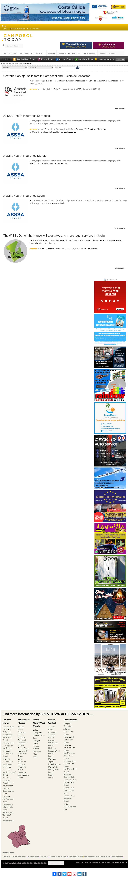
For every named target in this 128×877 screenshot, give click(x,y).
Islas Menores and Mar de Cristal (8, 737)
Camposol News (10, 53)
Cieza (35, 743)
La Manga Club (8, 743)
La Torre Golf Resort (7, 754)
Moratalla (37, 751)
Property (72, 53)
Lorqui (51, 756)
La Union (6, 759)
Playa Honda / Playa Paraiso (7, 784)
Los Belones (7, 764)
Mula (35, 754)
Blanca (51, 737)
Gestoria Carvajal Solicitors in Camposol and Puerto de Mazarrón (46, 76)
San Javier (6, 796)
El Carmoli (6, 732)
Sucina (51, 777)
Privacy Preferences (56, 863)
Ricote (50, 775)
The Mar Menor (6, 721)
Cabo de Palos (8, 727)
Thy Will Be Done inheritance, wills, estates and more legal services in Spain (54, 235)
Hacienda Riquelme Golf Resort (54, 751)
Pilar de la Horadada (6, 778)
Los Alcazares (7, 761)
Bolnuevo (21, 737)
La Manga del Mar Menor (7, 746)
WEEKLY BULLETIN (33, 29)
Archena (51, 735)
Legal (104, 862)
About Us (110, 862)
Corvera (51, 740)
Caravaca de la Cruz (38, 736)
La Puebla (6, 751)
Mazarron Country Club (69, 775)
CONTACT (6, 29)
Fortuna (36, 746)
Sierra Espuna (23, 775)
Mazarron (22, 761)
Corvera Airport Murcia (58, 856)
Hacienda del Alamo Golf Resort (23, 753)
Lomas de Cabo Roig (70, 807)
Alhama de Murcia (22, 733)
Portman (5, 788)
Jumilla (36, 748)
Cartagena (6, 729)
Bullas (35, 730)
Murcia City (53, 767)
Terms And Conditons (83, 862)
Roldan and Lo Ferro (8, 792)
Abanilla (51, 727)
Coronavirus (44, 856)
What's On (24, 53)
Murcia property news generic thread (97, 856)
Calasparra (37, 732)
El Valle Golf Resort (53, 744)
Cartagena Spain (33, 856)
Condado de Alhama (22, 744)
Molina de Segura (52, 760)
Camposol (22, 740)
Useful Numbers (89, 53)
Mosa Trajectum (54, 764)
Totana (20, 777)
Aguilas (21, 727)
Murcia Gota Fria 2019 (75, 856)
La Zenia (67, 804)
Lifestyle (62, 53)
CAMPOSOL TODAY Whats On (14, 856)
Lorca (20, 759)
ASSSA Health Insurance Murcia (24, 155)
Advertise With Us (121, 862)
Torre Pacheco (8, 820)
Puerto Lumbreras (22, 770)
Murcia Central (52, 721)
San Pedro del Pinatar (8, 800)
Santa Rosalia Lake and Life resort (7, 807)
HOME (3, 63)
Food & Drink (37, 53)
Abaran (51, 729)
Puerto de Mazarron (22, 765)
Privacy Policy (96, 862)
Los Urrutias (7, 769)
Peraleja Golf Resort (53, 770)
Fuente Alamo (23, 748)
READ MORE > (120, 108)
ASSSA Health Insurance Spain (24, 195)
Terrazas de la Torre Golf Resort (7, 815)
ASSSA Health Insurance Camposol (27, 116)
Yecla (35, 757)
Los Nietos (6, 767)
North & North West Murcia (39, 722)
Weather (51, 53)
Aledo (20, 729)
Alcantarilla (52, 732)
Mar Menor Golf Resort (9, 773)
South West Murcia (24, 721)
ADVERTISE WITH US (18, 29)
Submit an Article (106, 59)
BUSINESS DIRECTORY (14, 63)
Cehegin (36, 740)
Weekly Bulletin (117, 856)
